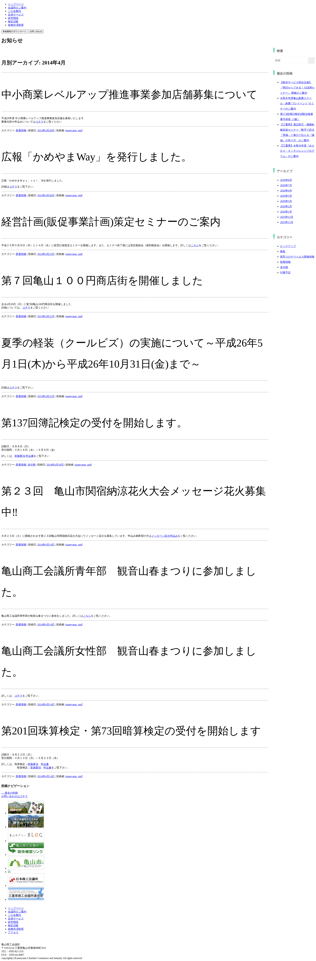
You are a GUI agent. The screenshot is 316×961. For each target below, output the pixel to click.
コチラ (39, 121)
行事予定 (285, 272)
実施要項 (19, 456)
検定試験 (13, 21)
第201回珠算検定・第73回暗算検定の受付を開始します (131, 731)
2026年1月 (286, 211)
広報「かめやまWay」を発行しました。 (96, 157)
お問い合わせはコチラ (14, 796)
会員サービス (16, 14)
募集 (282, 251)
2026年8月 (286, 180)
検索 (280, 51)
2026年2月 (286, 206)
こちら (195, 245)
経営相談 (13, 18)
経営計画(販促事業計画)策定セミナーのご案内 (111, 222)
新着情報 (21, 130)
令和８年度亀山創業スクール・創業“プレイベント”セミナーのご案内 (297, 103)
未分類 (32, 464)
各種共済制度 (16, 25)
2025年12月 (286, 217)
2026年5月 (286, 195)
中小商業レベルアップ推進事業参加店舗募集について (129, 94)
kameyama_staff (74, 130)
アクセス (13, 932)
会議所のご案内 (17, 7)
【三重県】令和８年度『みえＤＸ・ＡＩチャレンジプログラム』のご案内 (297, 151)
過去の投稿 (9, 792)
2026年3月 (286, 201)
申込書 (30, 456)
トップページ (16, 4)
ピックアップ (288, 246)
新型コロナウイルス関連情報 (297, 256)
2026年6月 (286, 190)
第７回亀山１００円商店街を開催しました (102, 280)
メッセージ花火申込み (164, 535)
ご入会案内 (14, 11)
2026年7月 (286, 185)
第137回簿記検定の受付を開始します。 (94, 423)
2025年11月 (286, 222)
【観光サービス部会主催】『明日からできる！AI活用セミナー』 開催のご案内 (297, 87)
